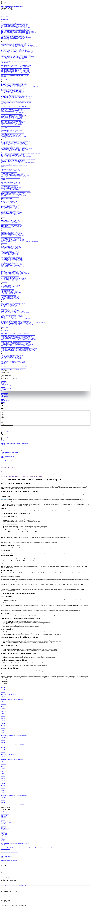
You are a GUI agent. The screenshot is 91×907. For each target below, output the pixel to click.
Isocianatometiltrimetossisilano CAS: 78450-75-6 (11, 237)
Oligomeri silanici (4, 19)
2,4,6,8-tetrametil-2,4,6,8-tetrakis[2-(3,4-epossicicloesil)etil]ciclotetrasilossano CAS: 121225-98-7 (21, 87)
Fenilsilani (3, 179)
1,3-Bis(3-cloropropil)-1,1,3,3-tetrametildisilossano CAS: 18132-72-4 (15, 342)
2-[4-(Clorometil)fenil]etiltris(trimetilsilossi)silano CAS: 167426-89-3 (15, 273)
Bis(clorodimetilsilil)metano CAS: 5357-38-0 (10, 251)
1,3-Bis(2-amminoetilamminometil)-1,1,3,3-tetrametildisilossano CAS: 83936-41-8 (18, 338)
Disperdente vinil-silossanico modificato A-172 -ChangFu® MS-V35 (15, 47)
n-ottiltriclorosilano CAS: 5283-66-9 (8, 202)
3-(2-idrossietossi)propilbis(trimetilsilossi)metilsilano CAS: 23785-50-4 (15, 321)
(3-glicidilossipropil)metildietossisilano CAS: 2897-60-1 (12, 92)
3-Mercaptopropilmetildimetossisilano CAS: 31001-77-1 (12, 133)
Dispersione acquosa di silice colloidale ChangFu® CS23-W (13, 368)
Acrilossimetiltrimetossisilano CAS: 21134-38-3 (11, 123)
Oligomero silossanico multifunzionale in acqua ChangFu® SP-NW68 (15, 33)
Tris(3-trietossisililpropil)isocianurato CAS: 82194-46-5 (12, 240)
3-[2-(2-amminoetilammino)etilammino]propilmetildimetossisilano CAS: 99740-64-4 (18, 162)
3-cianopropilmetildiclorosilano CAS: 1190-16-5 (11, 224)
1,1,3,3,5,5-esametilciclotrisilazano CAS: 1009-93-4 (11, 292)
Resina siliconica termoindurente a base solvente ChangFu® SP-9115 (15, 72)
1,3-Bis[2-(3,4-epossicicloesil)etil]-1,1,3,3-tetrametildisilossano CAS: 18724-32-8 (18, 335)
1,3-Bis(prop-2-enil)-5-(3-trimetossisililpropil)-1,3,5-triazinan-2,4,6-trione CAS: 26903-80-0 (20, 241)
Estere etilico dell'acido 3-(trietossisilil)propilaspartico (12, 161)
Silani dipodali (4, 243)
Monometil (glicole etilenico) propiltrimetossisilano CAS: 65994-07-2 (15, 318)
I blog (2, 401)
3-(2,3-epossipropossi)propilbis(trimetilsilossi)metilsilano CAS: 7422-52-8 (16, 96)
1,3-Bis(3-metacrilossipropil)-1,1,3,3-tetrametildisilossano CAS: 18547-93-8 (16, 336)
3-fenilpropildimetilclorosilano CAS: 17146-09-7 (11, 187)
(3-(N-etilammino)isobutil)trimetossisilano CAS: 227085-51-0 (13, 150)
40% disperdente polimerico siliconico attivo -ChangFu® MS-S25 (14, 50)
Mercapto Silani (4, 127)
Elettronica (3, 383)
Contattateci (3, 839)
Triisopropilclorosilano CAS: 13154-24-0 (9, 291)
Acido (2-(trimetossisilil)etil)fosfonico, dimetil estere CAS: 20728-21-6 (15, 320)
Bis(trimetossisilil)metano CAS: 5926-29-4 (9, 248)
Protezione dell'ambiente (6, 388)
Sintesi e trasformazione (6, 394)
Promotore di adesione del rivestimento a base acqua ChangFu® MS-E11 (16, 43)
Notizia (2, 399)
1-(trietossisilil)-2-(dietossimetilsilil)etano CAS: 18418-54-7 (13, 266)
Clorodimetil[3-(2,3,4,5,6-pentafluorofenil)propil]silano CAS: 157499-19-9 (16, 192)
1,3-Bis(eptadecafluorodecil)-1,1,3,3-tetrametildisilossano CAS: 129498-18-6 (17, 344)
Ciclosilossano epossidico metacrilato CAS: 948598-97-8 (13, 91)
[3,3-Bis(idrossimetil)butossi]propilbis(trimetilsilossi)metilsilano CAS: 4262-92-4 (17, 324)
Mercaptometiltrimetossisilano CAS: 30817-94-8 (11, 134)
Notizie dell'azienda (5, 400)
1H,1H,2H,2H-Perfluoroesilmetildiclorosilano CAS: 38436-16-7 (14, 277)
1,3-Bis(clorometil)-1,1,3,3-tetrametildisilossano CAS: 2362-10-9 (14, 343)
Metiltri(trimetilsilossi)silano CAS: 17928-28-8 (10, 304)
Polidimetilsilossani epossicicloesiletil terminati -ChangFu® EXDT (15, 61)
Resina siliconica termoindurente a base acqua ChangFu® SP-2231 (15, 66)
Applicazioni (3, 381)
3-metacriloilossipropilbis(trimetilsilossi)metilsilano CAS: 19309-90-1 (15, 108)
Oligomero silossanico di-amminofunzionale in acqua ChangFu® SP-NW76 (17, 30)
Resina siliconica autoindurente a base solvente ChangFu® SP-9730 (15, 74)
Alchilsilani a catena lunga (6, 198)
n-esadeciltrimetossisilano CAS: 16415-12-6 (10, 207)
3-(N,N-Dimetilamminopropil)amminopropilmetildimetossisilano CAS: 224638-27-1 (18, 159)
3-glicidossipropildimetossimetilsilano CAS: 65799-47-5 (12, 85)
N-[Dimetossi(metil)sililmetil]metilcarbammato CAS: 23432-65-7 (14, 144)
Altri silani (3, 299)
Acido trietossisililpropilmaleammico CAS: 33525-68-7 (12, 311)
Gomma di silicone (4, 499)
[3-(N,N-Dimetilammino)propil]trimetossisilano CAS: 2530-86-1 (14, 149)
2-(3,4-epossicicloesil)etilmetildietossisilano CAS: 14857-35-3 (14, 84)
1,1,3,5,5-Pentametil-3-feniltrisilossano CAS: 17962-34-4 (13, 362)
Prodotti (2, 15)
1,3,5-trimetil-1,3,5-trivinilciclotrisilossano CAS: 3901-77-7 (13, 174)
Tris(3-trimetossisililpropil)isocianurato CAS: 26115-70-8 (12, 239)
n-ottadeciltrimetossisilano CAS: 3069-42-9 (10, 208)
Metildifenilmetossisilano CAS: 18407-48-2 (10, 197)
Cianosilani (3, 217)
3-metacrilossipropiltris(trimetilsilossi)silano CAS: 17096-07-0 (14, 106)
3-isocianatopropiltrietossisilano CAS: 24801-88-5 (11, 233)
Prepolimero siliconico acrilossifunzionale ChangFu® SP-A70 (14, 25)
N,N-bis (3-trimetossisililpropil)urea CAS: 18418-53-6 (12, 262)
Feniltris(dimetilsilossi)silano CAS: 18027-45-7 (10, 360)
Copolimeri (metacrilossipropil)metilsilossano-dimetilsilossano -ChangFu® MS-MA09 (19, 46)
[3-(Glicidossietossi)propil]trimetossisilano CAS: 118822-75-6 (14, 99)
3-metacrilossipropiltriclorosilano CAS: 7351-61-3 (11, 117)
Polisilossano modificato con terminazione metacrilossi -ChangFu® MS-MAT (17, 52)
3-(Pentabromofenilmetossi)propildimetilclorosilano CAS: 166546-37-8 (15, 191)
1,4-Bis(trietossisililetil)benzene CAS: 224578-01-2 (11, 264)
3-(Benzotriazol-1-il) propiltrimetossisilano (9, 163)
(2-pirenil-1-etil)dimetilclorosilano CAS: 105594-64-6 (12, 315)
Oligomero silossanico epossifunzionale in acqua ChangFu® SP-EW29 (15, 27)
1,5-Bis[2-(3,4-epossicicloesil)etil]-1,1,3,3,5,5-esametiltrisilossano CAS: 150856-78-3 (18, 349)
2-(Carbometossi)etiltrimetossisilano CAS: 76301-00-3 (12, 316)
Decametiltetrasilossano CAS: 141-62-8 (9, 308)
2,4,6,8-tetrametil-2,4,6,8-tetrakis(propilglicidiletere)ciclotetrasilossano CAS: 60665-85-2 (19, 86)
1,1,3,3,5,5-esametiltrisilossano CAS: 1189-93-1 (11, 357)
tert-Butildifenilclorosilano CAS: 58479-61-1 (10, 286)
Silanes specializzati (5, 814)
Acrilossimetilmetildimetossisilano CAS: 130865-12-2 (12, 124)
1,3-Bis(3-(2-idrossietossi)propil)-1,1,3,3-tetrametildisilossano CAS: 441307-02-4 (18, 350)
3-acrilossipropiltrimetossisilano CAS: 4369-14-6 (11, 111)
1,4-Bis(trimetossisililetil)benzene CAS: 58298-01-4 (11, 247)
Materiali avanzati (4, 384)
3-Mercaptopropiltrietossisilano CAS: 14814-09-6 (11, 131)
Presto (2, 835)
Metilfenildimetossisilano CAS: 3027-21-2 (9, 185)
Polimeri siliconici (4, 16)
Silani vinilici (3, 166)
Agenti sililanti (4, 282)
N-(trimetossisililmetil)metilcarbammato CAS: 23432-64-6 (13, 143)
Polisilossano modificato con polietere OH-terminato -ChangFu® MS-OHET (17, 51)
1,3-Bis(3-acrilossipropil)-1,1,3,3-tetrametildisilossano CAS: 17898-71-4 (16, 345)
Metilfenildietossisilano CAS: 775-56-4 (9, 186)
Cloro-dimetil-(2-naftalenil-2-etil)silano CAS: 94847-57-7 (13, 314)
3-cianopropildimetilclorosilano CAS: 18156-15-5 (11, 226)
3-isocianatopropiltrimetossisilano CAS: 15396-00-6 (11, 232)
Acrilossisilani (3, 103)
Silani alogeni (3, 268)
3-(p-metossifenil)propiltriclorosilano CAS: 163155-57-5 (12, 193)
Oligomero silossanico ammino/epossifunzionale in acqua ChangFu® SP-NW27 (17, 31)
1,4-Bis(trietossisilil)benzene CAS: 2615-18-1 (10, 246)
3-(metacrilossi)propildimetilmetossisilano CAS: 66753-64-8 (13, 121)
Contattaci (3, 402)
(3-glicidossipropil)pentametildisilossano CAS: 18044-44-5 (13, 97)
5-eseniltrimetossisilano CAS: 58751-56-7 (9, 305)
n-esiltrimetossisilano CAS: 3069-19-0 (9, 201)
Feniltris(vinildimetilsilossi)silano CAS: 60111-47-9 (11, 194)
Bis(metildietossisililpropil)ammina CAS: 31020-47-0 (12, 263)
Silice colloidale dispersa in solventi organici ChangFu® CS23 (14, 366)
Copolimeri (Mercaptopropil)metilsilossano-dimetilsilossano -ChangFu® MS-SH (17, 45)
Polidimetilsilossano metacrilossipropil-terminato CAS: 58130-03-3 (15, 347)
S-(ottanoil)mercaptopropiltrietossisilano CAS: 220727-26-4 (13, 136)
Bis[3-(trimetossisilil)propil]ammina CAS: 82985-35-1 (12, 257)
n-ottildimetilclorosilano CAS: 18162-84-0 (9, 203)
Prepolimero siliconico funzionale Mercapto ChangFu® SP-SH (14, 26)
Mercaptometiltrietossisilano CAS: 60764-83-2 (10, 135)
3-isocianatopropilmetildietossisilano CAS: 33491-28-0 (12, 235)
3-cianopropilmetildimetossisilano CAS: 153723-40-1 (12, 225)
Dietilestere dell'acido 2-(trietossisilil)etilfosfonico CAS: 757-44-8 (14, 326)
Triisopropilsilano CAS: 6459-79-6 (8, 290)
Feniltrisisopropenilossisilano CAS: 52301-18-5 (11, 182)
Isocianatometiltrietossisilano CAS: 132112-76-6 (11, 238)
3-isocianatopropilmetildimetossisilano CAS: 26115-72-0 (12, 234)
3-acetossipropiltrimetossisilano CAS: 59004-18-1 (11, 120)
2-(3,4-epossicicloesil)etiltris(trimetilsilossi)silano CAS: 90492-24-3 (15, 93)
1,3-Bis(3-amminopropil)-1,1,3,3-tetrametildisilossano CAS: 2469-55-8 (15, 337)
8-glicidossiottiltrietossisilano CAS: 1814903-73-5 (11, 90)
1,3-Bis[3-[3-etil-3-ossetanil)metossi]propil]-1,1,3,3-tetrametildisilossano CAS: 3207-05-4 (19, 348)
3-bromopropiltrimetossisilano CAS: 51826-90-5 (11, 274)
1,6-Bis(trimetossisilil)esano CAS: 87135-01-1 (10, 256)
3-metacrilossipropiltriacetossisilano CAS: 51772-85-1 (12, 118)
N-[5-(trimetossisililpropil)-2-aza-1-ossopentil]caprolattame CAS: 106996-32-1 (17, 148)
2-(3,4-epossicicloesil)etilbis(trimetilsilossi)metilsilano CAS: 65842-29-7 (16, 98)
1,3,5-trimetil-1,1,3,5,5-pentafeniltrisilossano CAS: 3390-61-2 (13, 58)
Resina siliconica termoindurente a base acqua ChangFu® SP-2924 (15, 68)
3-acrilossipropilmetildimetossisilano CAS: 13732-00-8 (12, 112)
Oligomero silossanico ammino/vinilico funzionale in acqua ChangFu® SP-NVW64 (18, 32)
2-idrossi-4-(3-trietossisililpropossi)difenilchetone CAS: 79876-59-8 (15, 312)
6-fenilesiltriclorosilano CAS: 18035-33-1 (9, 188)
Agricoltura (3, 390)
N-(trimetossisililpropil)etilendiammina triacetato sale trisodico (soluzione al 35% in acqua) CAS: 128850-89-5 (24, 322)
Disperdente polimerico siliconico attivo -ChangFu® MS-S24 (13, 49)
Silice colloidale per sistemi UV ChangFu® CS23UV (12, 369)
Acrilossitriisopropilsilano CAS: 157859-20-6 (10, 126)
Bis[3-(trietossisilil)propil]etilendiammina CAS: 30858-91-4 (13, 260)
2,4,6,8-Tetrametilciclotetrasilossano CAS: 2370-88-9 (12, 355)
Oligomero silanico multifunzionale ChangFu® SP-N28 (12, 35)
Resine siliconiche (4, 62)
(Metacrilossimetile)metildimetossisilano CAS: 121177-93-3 (13, 115)
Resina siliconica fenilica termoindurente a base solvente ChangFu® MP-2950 (17, 65)
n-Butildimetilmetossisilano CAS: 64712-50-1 (10, 213)
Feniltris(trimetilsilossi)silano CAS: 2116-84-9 (10, 183)
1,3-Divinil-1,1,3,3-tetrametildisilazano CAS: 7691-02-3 (12, 173)
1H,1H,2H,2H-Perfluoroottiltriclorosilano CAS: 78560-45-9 (13, 278)
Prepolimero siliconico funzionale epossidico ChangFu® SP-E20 (14, 23)
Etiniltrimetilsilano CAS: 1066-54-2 (8, 293)
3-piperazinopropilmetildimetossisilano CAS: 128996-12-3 (13, 151)
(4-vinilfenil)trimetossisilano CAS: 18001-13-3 (10, 178)
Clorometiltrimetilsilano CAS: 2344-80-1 (9, 297)
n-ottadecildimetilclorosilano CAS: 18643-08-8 (10, 211)
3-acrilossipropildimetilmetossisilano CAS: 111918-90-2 (12, 122)
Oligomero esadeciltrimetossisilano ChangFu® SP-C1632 (13, 38)
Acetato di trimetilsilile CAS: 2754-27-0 (9, 306)
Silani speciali (3, 76)
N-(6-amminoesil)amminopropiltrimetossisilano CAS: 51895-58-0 (14, 145)
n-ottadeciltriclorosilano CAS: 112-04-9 (9, 206)
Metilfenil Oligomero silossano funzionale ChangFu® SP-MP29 (14, 36)
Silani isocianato (4, 228)
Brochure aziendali (4, 397)
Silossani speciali (4, 327)
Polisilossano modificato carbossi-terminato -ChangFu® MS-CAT (14, 53)
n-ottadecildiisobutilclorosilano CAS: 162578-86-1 (11, 212)
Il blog (2, 838)
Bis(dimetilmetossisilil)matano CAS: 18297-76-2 (11, 252)
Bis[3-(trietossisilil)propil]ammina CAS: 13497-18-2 (11, 258)
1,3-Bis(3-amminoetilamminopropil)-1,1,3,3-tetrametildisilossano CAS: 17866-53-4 (18, 339)
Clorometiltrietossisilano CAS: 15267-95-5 (10, 276)
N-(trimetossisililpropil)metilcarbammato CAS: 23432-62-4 (13, 142)
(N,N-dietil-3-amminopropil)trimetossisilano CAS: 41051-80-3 (14, 165)
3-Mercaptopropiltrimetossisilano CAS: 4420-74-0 (11, 130)
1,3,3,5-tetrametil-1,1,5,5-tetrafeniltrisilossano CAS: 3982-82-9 (14, 59)
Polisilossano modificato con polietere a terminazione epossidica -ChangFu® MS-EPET (19, 56)
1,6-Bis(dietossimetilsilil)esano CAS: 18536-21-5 (11, 265)
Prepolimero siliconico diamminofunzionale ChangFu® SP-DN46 (14, 24)
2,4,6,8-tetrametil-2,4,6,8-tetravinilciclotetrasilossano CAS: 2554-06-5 (15, 175)
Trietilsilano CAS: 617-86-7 (6, 287)
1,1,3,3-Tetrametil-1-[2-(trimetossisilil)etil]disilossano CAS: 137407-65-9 (16, 323)
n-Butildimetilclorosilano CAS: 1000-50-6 (9, 214)
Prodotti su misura (4, 393)
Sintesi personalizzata (5, 391)
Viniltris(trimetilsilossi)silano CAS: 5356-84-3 (10, 170)
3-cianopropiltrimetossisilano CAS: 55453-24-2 (10, 221)
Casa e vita (3, 387)
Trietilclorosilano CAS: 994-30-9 (7, 289)
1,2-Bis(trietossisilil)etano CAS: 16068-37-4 (10, 254)
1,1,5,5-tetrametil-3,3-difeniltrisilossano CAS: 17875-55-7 (13, 361)
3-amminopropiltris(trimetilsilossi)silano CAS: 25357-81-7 (13, 154)
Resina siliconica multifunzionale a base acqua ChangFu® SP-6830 (15, 70)
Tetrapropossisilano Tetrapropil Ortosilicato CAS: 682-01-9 (13, 303)
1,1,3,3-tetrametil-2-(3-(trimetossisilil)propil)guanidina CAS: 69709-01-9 (16, 156)
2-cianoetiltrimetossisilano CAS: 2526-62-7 (10, 227)
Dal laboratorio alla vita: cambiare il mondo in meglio (12, 6)
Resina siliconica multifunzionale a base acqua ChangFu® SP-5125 (15, 69)
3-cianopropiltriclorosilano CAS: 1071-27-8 (10, 220)
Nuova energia (4, 382)
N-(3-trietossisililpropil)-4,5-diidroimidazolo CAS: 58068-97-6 (14, 160)
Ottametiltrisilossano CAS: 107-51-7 (8, 309)
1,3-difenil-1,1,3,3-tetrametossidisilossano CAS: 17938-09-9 (13, 195)
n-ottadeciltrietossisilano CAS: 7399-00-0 (9, 209)
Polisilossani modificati (5, 39)
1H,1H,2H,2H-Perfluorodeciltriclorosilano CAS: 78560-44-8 (13, 279)
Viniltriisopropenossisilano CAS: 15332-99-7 (10, 169)
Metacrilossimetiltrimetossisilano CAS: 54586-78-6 (11, 114)
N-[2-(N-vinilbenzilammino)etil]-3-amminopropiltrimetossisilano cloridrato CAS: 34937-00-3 (20, 153)
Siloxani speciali (4, 815)
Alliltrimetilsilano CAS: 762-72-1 (8, 317)
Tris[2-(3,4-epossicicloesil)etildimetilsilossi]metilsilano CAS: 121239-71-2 (16, 102)
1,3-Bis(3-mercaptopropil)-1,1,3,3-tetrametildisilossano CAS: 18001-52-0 (16, 341)
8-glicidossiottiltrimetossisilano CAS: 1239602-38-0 (11, 89)
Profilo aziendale (4, 396)
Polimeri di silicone (5, 812)
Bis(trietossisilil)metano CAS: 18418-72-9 (9, 250)
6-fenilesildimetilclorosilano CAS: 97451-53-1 (10, 189)
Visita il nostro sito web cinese (7, 7)
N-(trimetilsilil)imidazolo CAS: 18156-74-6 (10, 296)
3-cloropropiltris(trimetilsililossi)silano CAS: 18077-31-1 (12, 271)
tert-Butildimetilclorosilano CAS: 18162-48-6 (10, 285)
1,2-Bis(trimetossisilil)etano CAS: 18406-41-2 (10, 253)
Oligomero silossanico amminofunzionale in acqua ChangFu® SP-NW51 (16, 29)
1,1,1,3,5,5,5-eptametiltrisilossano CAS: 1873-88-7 (11, 358)
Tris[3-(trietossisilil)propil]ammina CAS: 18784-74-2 (12, 157)
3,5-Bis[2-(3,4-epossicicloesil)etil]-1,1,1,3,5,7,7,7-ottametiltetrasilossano (16, 101)
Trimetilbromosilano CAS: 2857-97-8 (8, 295)
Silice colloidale (4, 363)
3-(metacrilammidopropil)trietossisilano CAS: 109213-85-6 (13, 155)
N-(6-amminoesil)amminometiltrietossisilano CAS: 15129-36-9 (14, 147)
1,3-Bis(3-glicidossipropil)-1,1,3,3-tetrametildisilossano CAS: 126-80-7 (15, 333)
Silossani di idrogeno (5, 351)
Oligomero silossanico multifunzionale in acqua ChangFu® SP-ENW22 (16, 37)
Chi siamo (3, 395)
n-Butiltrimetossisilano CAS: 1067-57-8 (9, 215)
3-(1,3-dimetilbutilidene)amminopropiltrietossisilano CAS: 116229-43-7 (16, 141)
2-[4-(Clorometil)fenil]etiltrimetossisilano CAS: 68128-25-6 (13, 272)
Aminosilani (3, 137)
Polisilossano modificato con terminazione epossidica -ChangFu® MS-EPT (16, 55)
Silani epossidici (4, 79)
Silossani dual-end (4, 330)
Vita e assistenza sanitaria (6, 385)
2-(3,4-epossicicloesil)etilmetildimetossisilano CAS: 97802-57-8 (14, 83)
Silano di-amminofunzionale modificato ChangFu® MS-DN (13, 44)
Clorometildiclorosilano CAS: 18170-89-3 (9, 280)
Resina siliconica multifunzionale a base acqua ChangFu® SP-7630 (15, 71)
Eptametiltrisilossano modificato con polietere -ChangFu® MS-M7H (15, 57)
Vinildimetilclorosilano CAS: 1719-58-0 (9, 172)
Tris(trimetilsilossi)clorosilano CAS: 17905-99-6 (11, 310)
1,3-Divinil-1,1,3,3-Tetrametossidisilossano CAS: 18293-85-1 (13, 176)
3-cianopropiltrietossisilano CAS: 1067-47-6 (10, 222)
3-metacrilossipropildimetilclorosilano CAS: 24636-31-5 (12, 109)
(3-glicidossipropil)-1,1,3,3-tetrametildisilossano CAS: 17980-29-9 (14, 95)
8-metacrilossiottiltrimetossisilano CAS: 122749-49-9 (12, 116)
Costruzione (3, 389)
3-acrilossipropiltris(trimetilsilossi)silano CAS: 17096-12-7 (13, 110)
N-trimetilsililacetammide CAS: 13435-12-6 (10, 298)
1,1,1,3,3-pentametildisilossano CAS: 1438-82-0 (11, 356)
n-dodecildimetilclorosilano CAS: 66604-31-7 (10, 205)
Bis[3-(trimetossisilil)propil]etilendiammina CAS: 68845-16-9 (13, 259)
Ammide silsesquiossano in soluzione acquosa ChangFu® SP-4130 (15, 75)
